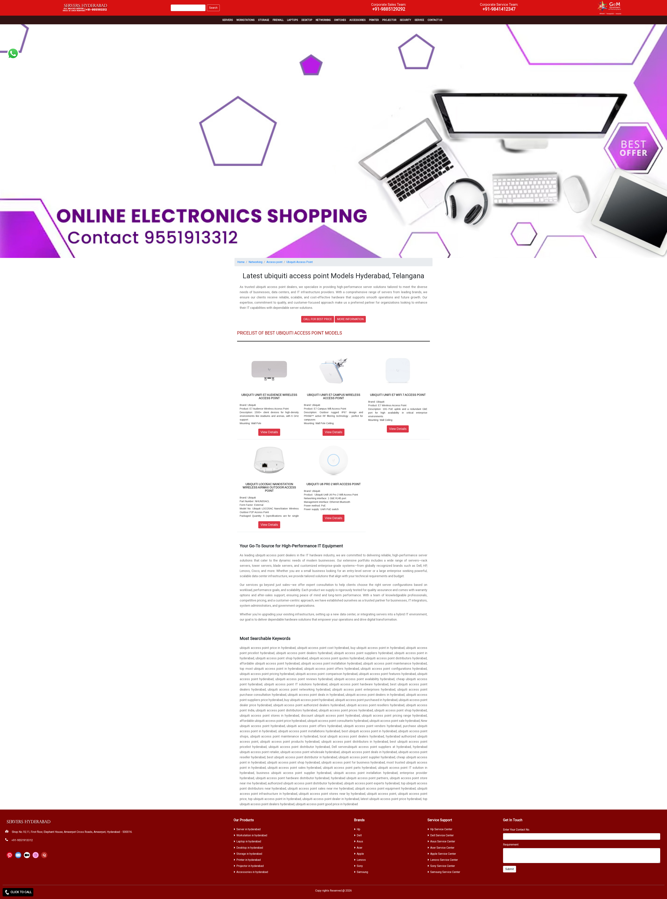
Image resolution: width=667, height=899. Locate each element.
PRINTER (374, 20)
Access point (274, 262)
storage (263, 20)
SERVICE (419, 20)
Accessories (357, 20)
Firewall (278, 20)
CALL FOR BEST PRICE (317, 319)
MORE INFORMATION (350, 319)
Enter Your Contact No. (516, 829)
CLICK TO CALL (21, 892)
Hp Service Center (441, 829)
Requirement (510, 844)
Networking (323, 20)
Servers (227, 20)
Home (241, 262)
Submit (509, 869)
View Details (269, 432)
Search (213, 7)
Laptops (292, 20)
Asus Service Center (442, 841)
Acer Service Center (442, 847)
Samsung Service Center (445, 872)
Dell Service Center (442, 835)
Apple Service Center (443, 853)
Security (405, 20)
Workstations (245, 20)
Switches (340, 20)
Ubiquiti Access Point (299, 262)
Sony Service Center (442, 866)
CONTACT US (435, 20)
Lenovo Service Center (444, 859)
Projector (389, 20)
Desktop (307, 20)
